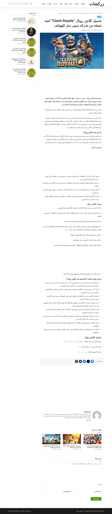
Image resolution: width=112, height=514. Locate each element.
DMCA (17, 511)
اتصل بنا (49, 3)
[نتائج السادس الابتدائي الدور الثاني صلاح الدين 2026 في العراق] (31, 42)
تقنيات (65, 3)
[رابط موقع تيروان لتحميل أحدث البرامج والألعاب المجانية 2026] (92, 439)
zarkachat (87, 412)
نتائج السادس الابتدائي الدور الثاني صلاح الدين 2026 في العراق (19, 40)
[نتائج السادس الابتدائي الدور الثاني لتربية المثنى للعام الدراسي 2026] (31, 72)
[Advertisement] (71, 82)
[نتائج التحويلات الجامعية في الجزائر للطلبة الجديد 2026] (31, 21)
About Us (28, 511)
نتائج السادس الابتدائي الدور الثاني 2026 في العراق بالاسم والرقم (18, 50)
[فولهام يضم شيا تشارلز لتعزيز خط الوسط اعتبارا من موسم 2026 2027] (31, 31)
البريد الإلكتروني (97, 491)
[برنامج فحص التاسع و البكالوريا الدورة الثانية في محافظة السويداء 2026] (31, 62)
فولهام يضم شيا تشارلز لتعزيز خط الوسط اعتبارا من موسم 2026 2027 (19, 29)
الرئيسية (83, 3)
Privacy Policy (11, 511)
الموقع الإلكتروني (67, 491)
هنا (82, 341)
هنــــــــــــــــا (82, 352)
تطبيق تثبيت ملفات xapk (72, 341)
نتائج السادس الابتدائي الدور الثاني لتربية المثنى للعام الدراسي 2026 (19, 70)
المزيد (43, 3)
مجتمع (71, 3)
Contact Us (23, 511)
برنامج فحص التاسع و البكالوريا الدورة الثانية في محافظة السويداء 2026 (18, 60)
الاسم (100, 484)
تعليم (61, 3)
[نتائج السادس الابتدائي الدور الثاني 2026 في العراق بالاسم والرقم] (31, 52)
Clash (67, 230)
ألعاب (94, 13)
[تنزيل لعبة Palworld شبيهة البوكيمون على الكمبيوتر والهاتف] (51, 439)
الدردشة (77, 3)
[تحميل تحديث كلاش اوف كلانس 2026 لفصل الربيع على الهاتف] (72, 439)
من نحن (55, 3)
